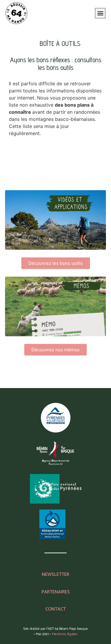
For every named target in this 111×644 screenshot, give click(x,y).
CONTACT (55, 609)
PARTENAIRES (55, 592)
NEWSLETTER (55, 575)
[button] (100, 13)
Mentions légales (65, 634)
